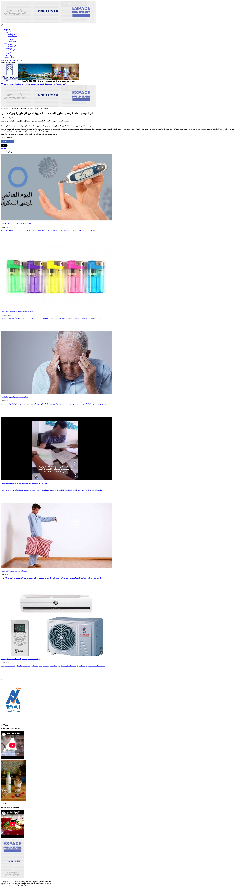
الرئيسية (7, 29)
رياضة (6, 43)
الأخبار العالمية (12, 34)
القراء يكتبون (8, 55)
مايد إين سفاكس (9, 57)
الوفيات (6, 53)
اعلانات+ (27, 84)
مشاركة (5, 141)
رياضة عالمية (12, 44)
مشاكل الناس (12, 41)
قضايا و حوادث (8, 37)
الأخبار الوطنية (12, 36)
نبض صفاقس (8, 30)
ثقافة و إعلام (8, 48)
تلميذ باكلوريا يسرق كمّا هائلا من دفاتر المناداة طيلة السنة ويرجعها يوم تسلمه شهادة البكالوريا (24, 483)
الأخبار (6, 32)
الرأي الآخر (11, 50)
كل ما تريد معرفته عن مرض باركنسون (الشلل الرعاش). (14, 397)
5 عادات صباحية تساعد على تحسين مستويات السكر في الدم (16, 223)
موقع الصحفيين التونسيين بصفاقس (11, 60)
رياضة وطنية (12, 46)
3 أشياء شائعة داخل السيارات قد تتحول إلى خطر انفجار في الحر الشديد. (18, 311)
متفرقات (11, 39)
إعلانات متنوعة (35, 84)
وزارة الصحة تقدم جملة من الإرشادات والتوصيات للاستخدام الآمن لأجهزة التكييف (21, 659)
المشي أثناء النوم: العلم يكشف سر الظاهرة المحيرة (14, 571)
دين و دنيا (11, 52)
